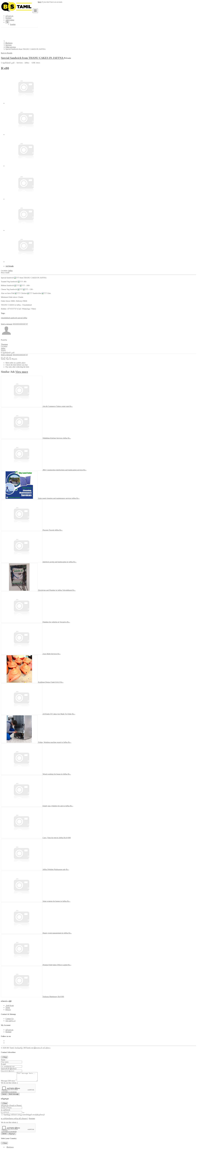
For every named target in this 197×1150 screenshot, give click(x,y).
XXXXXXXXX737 (20, 324)
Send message (14, 1094)
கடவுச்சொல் (5, 1110)
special (20, 318)
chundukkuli (5, 318)
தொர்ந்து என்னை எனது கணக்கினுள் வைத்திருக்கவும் (24, 1115)
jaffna (25, 318)
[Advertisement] (98, 20)
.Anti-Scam (9, 1005)
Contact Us (9, 1019)
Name (3, 1060)
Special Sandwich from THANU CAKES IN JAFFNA (32, 57)
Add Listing (9, 20)
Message (8, 1081)
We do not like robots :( (9, 1083)
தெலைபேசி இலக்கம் (9, 1069)
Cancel (4, 1094)
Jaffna (10, 271)
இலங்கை (9, 43)
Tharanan (4, 344)
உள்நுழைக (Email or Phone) (11, 1105)
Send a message (6, 324)
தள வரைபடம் (10, 1021)
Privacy (8, 1010)
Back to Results (6, 53)
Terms (7, 1008)
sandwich (14, 318)
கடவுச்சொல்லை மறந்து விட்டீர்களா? (14, 1118)
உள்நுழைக (9, 16)
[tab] (100, 266)
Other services (10, 47)
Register (8, 18)
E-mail (3, 1064)
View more (21, 371)
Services (8, 45)
